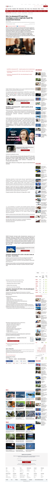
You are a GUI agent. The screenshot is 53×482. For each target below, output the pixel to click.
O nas (11, 479)
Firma (13, 470)
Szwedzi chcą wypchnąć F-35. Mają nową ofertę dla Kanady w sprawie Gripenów (30, 451)
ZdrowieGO (42, 473)
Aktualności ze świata (8, 477)
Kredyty (14, 476)
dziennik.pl (26, 4)
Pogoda (35, 477)
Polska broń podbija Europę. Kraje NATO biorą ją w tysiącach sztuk (10, 418)
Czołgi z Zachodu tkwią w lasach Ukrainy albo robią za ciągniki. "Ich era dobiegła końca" (10, 441)
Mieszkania (28, 470)
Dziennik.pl (35, 473)
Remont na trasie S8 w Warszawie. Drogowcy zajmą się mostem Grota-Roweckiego (30, 418)
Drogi (34, 470)
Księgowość (28, 476)
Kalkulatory (21, 473)
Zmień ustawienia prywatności (39, 479)
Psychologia (42, 476)
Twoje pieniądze (15, 477)
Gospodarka (14, 473)
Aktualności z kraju (8, 476)
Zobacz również (25, 150)
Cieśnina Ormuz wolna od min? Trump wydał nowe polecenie (20, 431)
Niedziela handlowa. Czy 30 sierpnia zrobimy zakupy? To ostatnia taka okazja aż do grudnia (10, 409)
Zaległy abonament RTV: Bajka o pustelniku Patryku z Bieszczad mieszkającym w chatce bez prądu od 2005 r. (24, 148)
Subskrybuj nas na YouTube (12, 26)
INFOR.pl (22, 4)
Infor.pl (28, 473)
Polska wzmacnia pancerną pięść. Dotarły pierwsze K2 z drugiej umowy (20, 409)
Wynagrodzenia (21, 470)
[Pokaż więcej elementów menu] (47, 9)
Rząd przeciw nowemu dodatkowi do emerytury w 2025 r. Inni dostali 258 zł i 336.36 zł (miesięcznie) (25, 248)
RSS (46, 479)
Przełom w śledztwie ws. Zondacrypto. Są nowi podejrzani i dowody (9, 399)
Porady (41, 477)
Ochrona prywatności (23, 479)
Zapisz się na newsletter (21, 26)
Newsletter (38, 4)
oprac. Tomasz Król (20, 22)
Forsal (6, 14)
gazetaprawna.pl (42, 4)
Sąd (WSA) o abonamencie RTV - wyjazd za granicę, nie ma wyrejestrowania (21, 69)
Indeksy (42, 469)
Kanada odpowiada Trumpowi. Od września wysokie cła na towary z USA (10, 431)
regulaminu (26, 460)
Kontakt (7, 479)
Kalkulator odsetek (22, 476)
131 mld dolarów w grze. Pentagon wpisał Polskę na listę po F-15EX (20, 399)
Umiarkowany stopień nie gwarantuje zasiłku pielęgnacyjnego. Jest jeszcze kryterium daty (10, 357)
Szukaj (46, 6)
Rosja (6, 469)
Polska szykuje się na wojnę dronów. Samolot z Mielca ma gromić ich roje (30, 399)
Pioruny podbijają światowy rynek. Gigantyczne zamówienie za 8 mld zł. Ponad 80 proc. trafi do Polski (20, 418)
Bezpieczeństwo (8, 473)
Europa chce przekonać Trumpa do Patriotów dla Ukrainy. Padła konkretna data (20, 451)
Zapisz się (26, 462)
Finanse (9, 14)
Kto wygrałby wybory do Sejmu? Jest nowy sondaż (29, 408)
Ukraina (7, 470)
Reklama (16, 479)
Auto (34, 476)
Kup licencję (16, 344)
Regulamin (30, 479)
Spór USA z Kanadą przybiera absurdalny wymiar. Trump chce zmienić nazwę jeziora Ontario (20, 441)
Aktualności (14, 469)
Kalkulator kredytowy (22, 477)
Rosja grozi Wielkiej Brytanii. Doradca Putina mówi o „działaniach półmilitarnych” (30, 441)
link (15, 93)
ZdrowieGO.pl (34, 4)
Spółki (41, 470)
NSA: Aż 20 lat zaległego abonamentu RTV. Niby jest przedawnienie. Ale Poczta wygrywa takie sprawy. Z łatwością (25, 100)
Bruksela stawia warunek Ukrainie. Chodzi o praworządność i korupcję (29, 431)
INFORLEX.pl (29, 4)
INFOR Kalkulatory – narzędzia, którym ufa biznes (16, 338)
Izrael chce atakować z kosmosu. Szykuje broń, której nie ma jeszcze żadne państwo (10, 451)
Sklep (46, 4)
